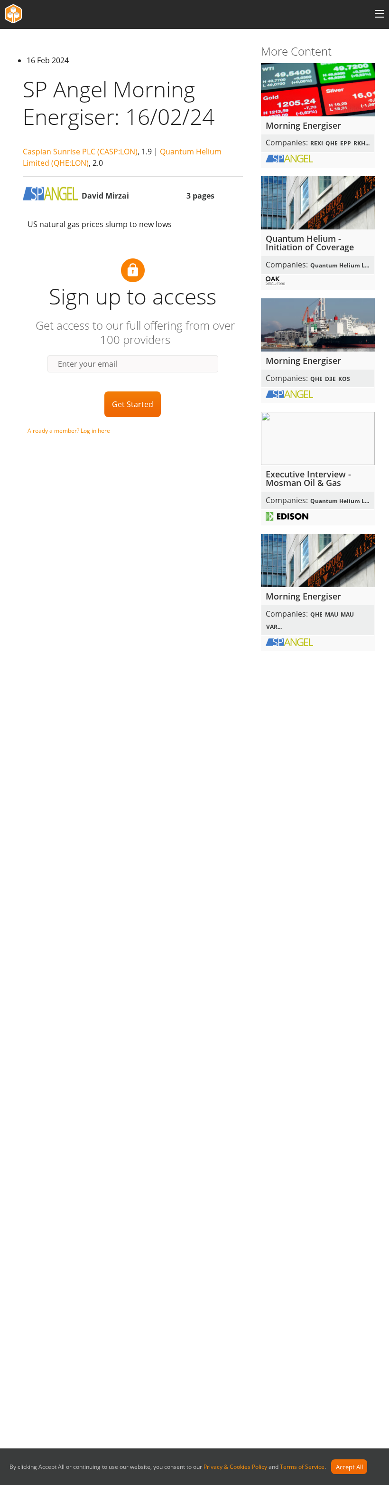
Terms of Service (302, 1467)
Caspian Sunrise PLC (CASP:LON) (80, 151)
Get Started (132, 404)
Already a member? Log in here (69, 431)
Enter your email (87, 364)
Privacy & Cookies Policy (235, 1467)
